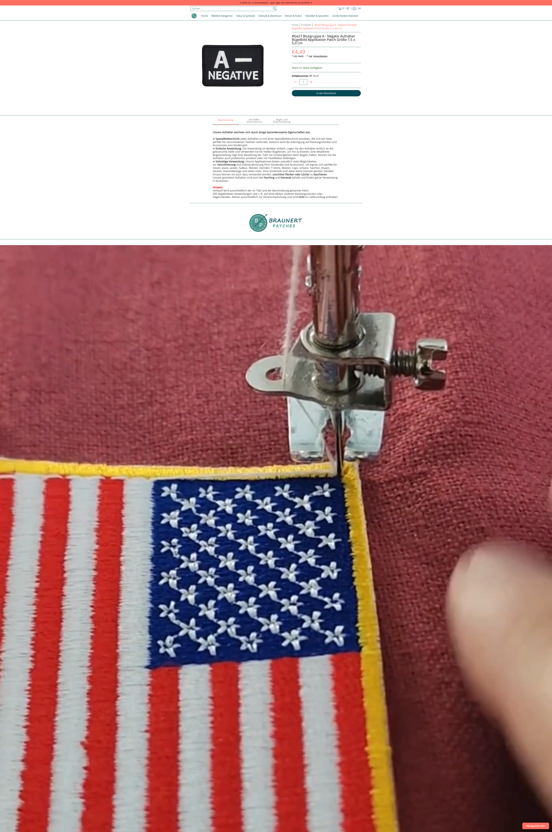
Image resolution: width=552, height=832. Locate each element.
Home (295, 24)
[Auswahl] (311, 82)
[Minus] (296, 82)
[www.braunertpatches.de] (194, 16)
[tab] (226, 121)
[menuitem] (343, 8)
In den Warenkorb (326, 93)
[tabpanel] (276, 162)
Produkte (306, 24)
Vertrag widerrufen (535, 825)
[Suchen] (274, 8)
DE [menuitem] (359, 8)
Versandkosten (320, 56)
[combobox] (231, 8)
